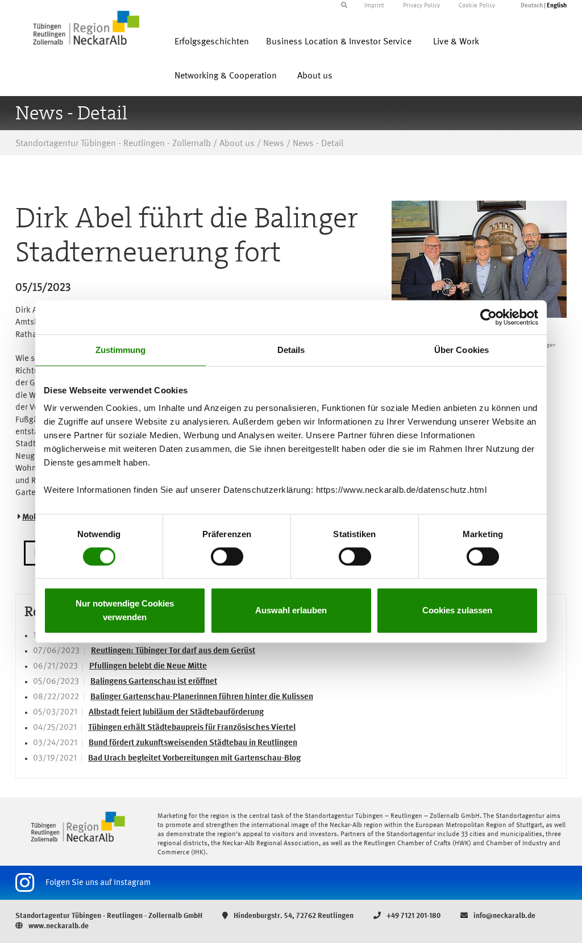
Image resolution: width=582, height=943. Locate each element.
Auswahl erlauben (291, 610)
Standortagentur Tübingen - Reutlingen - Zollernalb (113, 143)
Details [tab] (291, 350)
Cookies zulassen (457, 610)
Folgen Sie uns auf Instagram (98, 883)
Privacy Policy (421, 6)
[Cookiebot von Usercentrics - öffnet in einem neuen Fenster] (488, 317)
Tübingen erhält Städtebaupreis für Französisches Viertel (192, 728)
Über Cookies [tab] (461, 350)
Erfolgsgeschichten (211, 42)
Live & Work (456, 42)
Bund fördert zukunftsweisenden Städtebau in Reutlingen (193, 743)
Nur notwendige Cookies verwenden (125, 610)
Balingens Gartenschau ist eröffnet (153, 682)
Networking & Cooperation (225, 76)
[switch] (227, 556)
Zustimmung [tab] (120, 350)
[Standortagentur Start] (77, 827)
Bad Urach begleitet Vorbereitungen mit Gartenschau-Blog (194, 758)
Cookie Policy (477, 6)
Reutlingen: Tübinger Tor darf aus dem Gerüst (173, 651)
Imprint (374, 6)
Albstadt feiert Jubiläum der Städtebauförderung (176, 712)
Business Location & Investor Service (338, 42)
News (273, 143)
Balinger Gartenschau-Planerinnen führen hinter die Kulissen (201, 697)
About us (314, 76)
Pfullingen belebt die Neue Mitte (148, 666)
